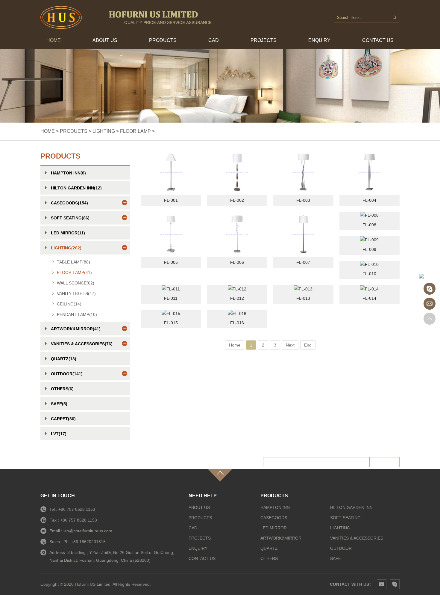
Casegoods (273, 517)
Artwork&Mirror (280, 538)
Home (53, 40)
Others (269, 558)
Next (290, 345)
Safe (335, 558)
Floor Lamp (135, 131)
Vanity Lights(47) (76, 293)
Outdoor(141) (67, 373)
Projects (264, 40)
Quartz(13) (63, 358)
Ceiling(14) (69, 304)
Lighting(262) (66, 247)
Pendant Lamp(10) (77, 314)
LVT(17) (58, 433)
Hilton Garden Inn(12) (76, 188)
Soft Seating (345, 517)
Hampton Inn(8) (68, 173)
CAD (213, 40)
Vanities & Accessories (356, 538)
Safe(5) (59, 403)
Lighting (103, 131)
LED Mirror (273, 527)
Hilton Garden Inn (351, 507)
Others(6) (62, 388)
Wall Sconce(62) (75, 283)
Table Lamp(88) (73, 262)
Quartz (269, 548)
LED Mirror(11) (68, 233)
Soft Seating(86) (70, 218)
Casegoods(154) (69, 203)
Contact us (378, 40)
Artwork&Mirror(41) (76, 328)
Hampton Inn (275, 507)
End (308, 345)
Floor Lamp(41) (74, 272)
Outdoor (341, 548)
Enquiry (319, 40)
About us (104, 40)
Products (163, 40)
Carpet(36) (63, 418)
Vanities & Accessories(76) (82, 343)
